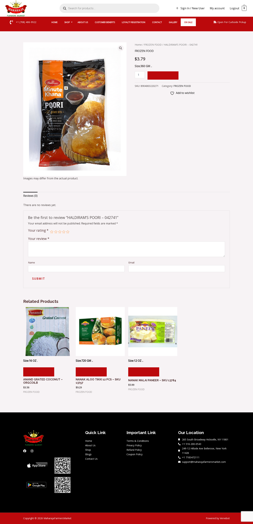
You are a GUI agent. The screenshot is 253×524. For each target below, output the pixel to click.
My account (217, 8)
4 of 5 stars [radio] (63, 231)
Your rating (38, 231)
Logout (234, 8)
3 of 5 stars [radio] (59, 231)
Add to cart (163, 75)
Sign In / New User (193, 8)
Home (138, 44)
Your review (38, 238)
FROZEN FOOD (153, 44)
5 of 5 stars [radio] (67, 231)
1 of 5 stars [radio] (51, 231)
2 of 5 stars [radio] (55, 231)
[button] (121, 48)
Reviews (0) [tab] (30, 196)
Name (31, 262)
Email (131, 262)
